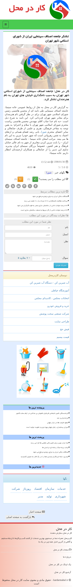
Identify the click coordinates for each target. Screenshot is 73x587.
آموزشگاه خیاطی (60, 290)
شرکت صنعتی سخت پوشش (54, 313)
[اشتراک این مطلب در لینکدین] (18, 186)
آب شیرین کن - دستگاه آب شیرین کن (49, 282)
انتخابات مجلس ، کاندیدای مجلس (52, 298)
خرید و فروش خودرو (58, 306)
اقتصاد (38, 488)
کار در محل (27, 7)
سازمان (49, 488)
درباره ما (67, 557)
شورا (44, 132)
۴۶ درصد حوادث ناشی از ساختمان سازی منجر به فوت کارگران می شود (42, 205)
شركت (16, 488)
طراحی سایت (62, 321)
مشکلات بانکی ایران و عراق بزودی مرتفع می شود (50, 196)
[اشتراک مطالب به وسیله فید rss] (12, 186)
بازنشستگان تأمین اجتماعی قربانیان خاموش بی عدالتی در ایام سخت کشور (42, 413)
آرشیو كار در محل (62, 572)
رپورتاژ (27, 488)
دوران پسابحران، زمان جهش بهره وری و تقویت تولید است (47, 427)
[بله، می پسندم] (35, 179)
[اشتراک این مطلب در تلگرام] (7, 186)
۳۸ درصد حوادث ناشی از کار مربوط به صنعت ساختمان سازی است (44, 210)
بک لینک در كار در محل (60, 564)
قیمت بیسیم (63, 337)
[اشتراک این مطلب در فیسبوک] (35, 186)
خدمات (61, 488)
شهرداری (60, 496)
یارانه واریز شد (62, 418)
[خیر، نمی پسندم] (20, 179)
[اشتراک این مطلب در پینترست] (24, 186)
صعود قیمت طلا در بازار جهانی (57, 422)
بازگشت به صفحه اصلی (19, 517)
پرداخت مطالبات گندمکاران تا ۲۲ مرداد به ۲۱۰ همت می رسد (46, 201)
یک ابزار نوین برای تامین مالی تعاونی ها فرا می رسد (49, 443)
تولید (49, 496)
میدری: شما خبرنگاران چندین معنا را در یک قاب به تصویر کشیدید (44, 456)
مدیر (40, 496)
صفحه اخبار (35, 512)
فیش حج (64, 329)
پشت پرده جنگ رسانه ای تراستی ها (55, 447)
